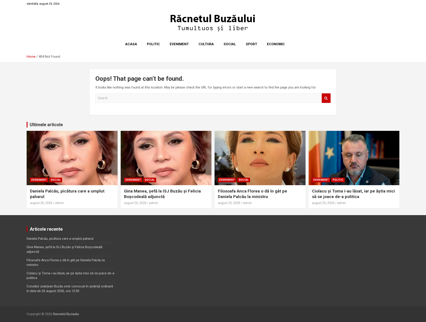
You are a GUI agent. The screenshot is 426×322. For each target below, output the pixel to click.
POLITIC (153, 44)
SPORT (251, 44)
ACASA (131, 44)
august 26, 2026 (41, 203)
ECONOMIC (276, 44)
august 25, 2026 (229, 203)
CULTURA (206, 44)
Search (326, 98)
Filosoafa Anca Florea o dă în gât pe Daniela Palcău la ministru (252, 193)
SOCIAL (230, 44)
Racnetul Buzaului (66, 314)
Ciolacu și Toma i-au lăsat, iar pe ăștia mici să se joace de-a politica (353, 193)
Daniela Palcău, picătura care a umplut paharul (60, 239)
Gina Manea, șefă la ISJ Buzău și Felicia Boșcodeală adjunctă (162, 193)
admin (59, 203)
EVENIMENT (179, 44)
